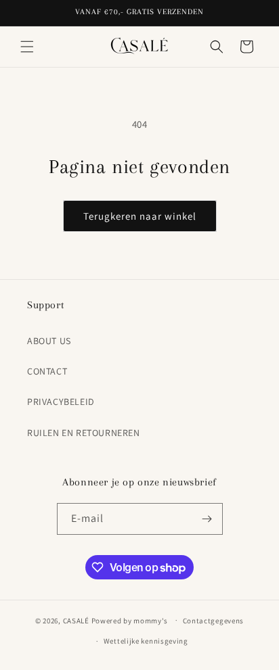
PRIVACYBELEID (61, 402)
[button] (27, 47)
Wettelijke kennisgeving (146, 641)
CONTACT (47, 371)
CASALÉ (76, 620)
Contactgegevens (213, 620)
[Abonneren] (207, 519)
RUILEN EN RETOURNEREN (83, 433)
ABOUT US (49, 341)
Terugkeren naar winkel (139, 216)
